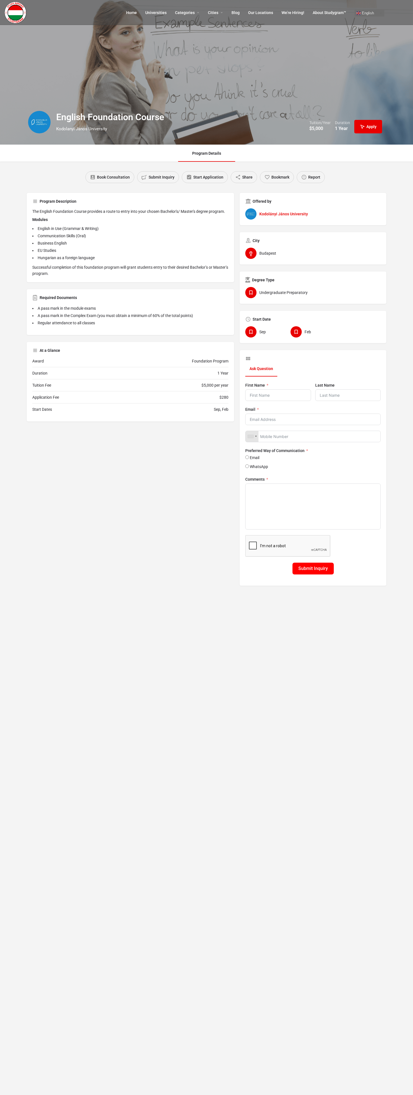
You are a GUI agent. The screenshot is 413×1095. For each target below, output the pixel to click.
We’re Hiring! (293, 12)
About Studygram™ (329, 12)
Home (131, 12)
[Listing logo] (39, 122)
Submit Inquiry (313, 568)
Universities (156, 12)
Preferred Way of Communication (275, 450)
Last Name (325, 385)
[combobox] (252, 436)
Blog (236, 12)
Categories (185, 12)
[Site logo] (16, 12)
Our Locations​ (260, 12)
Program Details (206, 153)
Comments (255, 479)
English (367, 13)
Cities (213, 12)
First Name (255, 385)
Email (250, 409)
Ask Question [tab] (261, 368)
